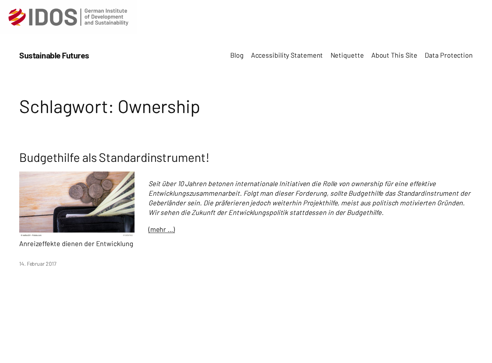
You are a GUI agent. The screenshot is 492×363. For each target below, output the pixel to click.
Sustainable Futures (54, 55)
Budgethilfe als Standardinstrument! (114, 157)
